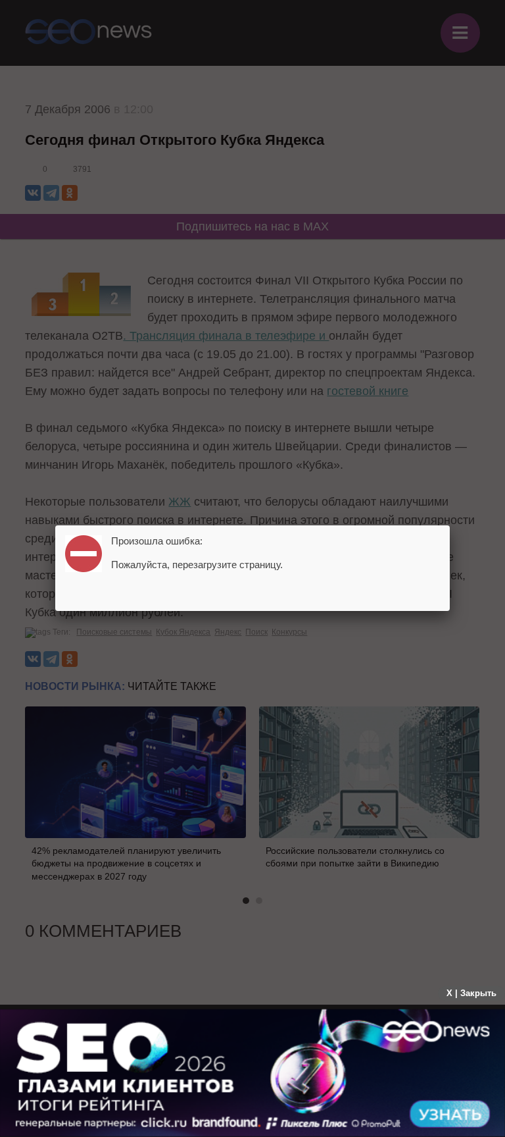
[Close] (450, 525)
